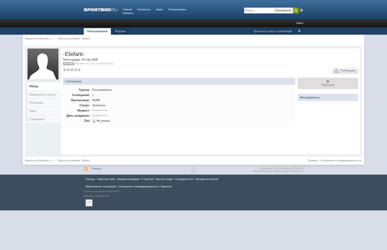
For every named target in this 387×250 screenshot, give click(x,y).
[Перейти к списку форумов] (100, 9)
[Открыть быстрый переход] (299, 31)
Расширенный (301, 10)
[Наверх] (193, 169)
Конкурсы (128, 13)
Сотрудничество (184, 179)
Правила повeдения (128, 179)
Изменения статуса (42, 94)
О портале (147, 179)
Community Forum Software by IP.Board (281, 168)
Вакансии (166, 186)
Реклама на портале (206, 179)
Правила (313, 160)
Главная (127, 9)
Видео (159, 9)
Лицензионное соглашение (101, 186)
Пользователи (97, 31)
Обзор (33, 86)
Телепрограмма (177, 9)
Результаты (143, 9)
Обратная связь (106, 179)
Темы (32, 111)
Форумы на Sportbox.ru (38, 160)
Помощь (96, 168)
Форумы (120, 31)
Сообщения (37, 119)
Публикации (347, 70)
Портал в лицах (164, 179)
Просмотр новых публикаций (272, 31)
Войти (300, 23)
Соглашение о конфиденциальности (340, 160)
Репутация (36, 102)
